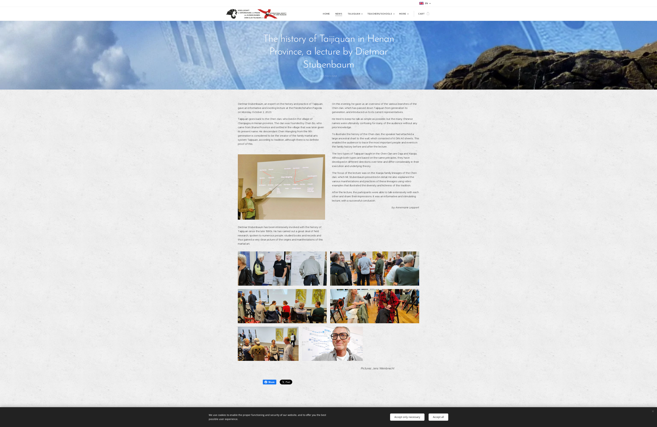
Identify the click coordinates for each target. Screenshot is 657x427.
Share (271, 382)
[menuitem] (327, 14)
